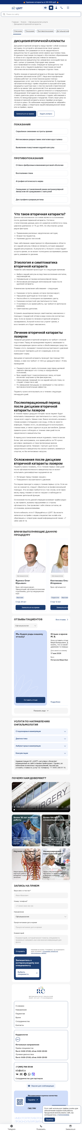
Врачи (18, 1017)
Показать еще (40, 711)
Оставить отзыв (30, 700)
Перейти (31, 1100)
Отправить (20, 951)
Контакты (20, 1025)
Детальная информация (67, 31)
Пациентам (20, 1014)
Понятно (49, 1120)
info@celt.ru (21, 1070)
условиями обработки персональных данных (44, 952)
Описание (18, 31)
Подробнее (55, 702)
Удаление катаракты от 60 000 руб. (41, 2)
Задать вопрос (46, 114)
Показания (29, 31)
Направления (21, 1010)
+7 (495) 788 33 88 (24, 1067)
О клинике (20, 1006)
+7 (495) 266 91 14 (57, 768)
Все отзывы (61, 620)
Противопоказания (45, 31)
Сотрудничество (23, 1021)
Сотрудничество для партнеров (29, 1078)
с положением (63, 1115)
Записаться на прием (25, 114)
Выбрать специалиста (23, 973)
